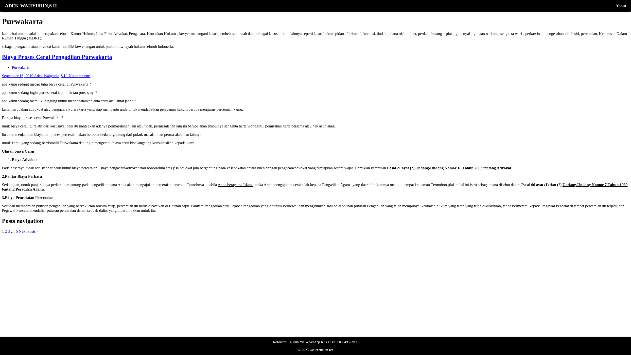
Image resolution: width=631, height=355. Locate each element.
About (620, 6)
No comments (79, 76)
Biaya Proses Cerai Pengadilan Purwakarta (57, 57)
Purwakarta (21, 67)
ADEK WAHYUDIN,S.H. (31, 5)
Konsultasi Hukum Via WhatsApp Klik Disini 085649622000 (315, 342)
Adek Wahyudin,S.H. (51, 76)
